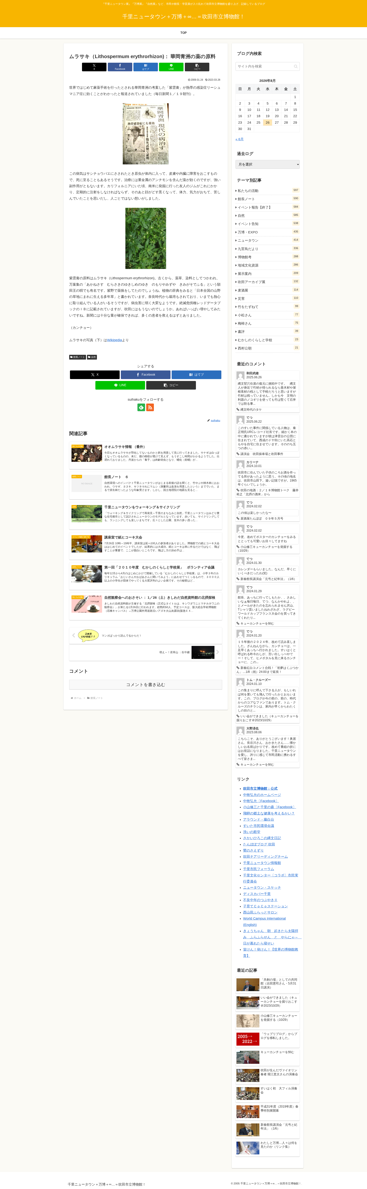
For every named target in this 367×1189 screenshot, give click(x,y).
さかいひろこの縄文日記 (262, 838)
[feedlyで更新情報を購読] (141, 407)
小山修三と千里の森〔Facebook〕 (269, 807)
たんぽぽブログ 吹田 (259, 844)
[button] (197, 67)
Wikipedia (114, 340)
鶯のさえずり (253, 850)
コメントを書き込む (145, 684)
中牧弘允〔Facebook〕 (261, 801)
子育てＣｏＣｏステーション (265, 906)
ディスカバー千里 (257, 894)
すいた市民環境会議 (258, 826)
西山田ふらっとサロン (260, 912)
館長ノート (79, 357)
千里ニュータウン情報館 (262, 863)
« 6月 (239, 139)
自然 (93, 357)
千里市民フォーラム (258, 869)
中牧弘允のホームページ (262, 795)
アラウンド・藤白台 (258, 819)
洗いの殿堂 (251, 832)
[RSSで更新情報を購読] (150, 407)
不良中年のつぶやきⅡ (260, 900)
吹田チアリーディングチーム (265, 856)
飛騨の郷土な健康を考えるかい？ (269, 813)
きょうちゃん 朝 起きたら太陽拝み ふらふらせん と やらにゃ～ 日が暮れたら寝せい (272, 937)
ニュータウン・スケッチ (262, 887)
